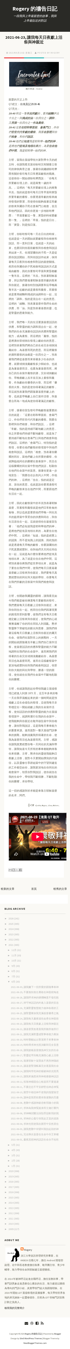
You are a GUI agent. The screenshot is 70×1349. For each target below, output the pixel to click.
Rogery (28, 1249)
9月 (13, 966)
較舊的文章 (60, 888)
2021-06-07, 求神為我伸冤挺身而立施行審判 (35, 1108)
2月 (13, 1160)
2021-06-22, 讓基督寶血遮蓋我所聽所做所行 (35, 1029)
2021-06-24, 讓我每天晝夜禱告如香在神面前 (35, 1018)
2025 (11, 923)
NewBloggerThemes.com (35, 1343)
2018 (11, 1181)
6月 (13, 981)
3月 (13, 1155)
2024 (11, 929)
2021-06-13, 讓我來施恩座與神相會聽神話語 (35, 1076)
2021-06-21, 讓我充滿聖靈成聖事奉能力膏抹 (35, 1034)
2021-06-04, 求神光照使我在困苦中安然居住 (35, 1123)
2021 (11, 944)
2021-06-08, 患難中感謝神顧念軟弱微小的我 (35, 1102)
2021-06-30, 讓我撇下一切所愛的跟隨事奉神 (35, 987)
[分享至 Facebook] (20, 870)
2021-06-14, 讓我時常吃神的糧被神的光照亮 (35, 1071)
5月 (13, 1144)
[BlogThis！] (13, 870)
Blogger (57, 1333)
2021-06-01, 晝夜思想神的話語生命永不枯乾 (35, 1139)
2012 (11, 1213)
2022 (11, 939)
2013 (11, 1208)
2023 (11, 934)
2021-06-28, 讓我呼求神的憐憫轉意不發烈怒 (35, 997)
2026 (11, 918)
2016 (11, 1192)
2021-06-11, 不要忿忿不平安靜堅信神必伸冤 (35, 1087)
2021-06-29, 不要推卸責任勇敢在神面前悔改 (35, 992)
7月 (13, 976)
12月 (14, 950)
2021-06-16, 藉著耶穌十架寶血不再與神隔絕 (35, 1060)
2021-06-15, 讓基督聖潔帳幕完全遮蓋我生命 (35, 1065)
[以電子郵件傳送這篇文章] (10, 870)
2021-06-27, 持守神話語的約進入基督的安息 (35, 1002)
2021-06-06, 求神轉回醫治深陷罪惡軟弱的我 (35, 1113)
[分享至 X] (17, 870)
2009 (11, 1229)
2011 (11, 1218)
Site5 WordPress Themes (31, 1338)
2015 (11, 1197)
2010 (11, 1223)
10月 (14, 960)
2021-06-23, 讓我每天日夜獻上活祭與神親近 (33, 39)
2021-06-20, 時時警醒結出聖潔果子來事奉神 (35, 1039)
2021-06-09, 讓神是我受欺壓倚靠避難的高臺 (35, 1097)
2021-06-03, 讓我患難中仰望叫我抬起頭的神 (35, 1129)
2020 (11, 1171)
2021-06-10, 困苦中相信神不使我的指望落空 (35, 1092)
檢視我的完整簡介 (14, 1308)
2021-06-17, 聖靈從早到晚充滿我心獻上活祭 (35, 1055)
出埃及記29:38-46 (30, 104)
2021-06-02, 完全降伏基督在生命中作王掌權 (35, 1134)
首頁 (34, 888)
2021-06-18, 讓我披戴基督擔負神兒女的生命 (35, 1050)
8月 (13, 971)
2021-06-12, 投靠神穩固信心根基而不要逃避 (35, 1081)
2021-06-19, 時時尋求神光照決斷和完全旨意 (35, 1044)
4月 (13, 1150)
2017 (11, 1187)
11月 (14, 955)
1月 (13, 1166)
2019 (11, 1176)
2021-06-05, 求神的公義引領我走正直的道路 (35, 1118)
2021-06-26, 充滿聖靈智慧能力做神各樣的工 (35, 1008)
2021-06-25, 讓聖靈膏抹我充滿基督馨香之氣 (35, 1013)
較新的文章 (7, 888)
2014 (11, 1202)
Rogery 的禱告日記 (35, 8)
